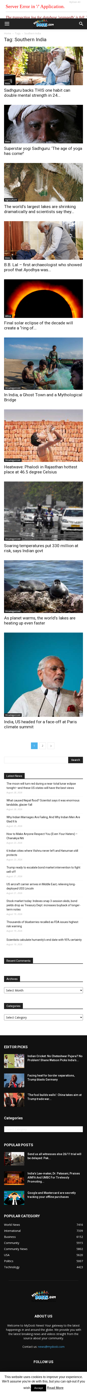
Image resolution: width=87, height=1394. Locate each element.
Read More (55, 1388)
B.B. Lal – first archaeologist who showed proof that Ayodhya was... (43, 267)
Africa (8, 316)
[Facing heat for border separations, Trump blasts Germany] (14, 1080)
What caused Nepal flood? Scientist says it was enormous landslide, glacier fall (43, 802)
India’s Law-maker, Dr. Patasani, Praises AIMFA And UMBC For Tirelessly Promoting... (54, 1177)
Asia (7, 83)
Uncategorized (12, 388)
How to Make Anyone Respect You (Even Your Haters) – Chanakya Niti (41, 836)
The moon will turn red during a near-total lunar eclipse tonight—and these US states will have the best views (41, 786)
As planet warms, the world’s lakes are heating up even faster (39, 621)
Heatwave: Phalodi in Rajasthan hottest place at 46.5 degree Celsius (40, 469)
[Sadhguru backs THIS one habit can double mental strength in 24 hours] (43, 66)
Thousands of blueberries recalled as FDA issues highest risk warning (42, 924)
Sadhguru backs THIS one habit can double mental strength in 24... (37, 93)
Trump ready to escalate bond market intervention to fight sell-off (43, 869)
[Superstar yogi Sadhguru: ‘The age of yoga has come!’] (43, 124)
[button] (81, 23)
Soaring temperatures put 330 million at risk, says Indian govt (41, 548)
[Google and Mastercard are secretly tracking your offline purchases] (14, 1198)
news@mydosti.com (51, 1347)
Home (7, 33)
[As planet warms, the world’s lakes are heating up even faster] (43, 586)
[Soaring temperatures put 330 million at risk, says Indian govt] (43, 511)
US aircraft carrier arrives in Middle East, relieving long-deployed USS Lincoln (41, 886)
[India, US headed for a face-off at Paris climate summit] (43, 675)
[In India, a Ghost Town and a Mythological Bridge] (43, 363)
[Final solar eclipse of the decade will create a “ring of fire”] (43, 298)
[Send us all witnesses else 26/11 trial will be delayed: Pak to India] (14, 1158)
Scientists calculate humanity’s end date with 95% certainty (44, 939)
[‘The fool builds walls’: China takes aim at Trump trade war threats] (14, 1100)
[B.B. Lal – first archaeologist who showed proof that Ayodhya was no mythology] (43, 240)
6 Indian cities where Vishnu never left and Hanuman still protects (42, 853)
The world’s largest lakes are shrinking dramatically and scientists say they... (40, 209)
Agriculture (11, 199)
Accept (38, 1388)
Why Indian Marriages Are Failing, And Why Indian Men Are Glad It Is (43, 819)
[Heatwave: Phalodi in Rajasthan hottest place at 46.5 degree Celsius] (43, 435)
